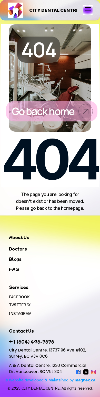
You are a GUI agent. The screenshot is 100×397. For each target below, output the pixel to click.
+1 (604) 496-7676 (31, 341)
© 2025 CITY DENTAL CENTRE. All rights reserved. (50, 388)
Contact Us (21, 330)
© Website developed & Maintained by (50, 380)
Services (18, 287)
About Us (19, 237)
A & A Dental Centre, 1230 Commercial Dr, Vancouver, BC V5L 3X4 (48, 368)
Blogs (15, 259)
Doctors (18, 248)
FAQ (14, 269)
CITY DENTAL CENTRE (54, 10)
